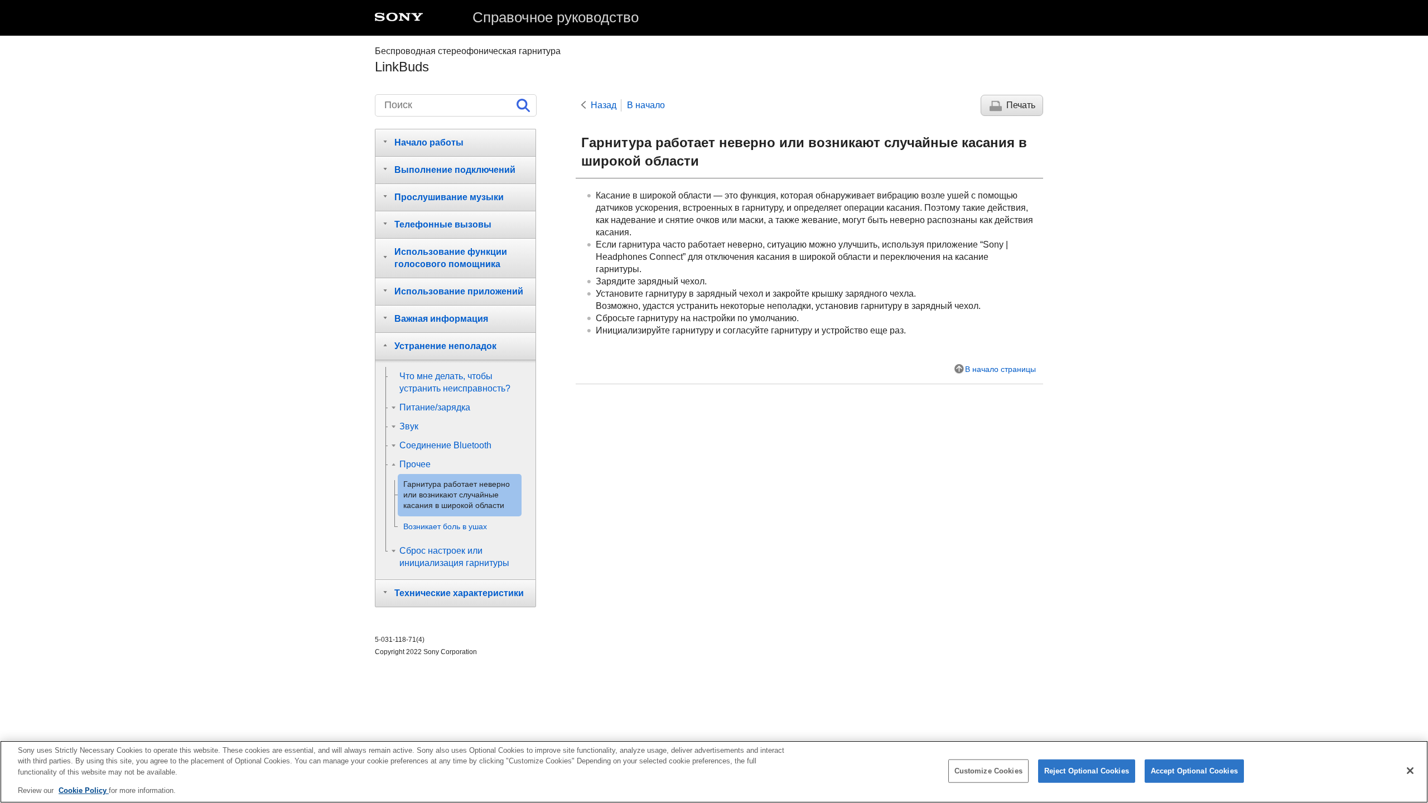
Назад (603, 105)
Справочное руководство (555, 17)
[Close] (1410, 770)
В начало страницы (1000, 369)
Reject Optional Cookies (1086, 771)
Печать (1020, 105)
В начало (646, 105)
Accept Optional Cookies (1194, 771)
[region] (714, 772)
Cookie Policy (84, 790)
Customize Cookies (988, 771)
